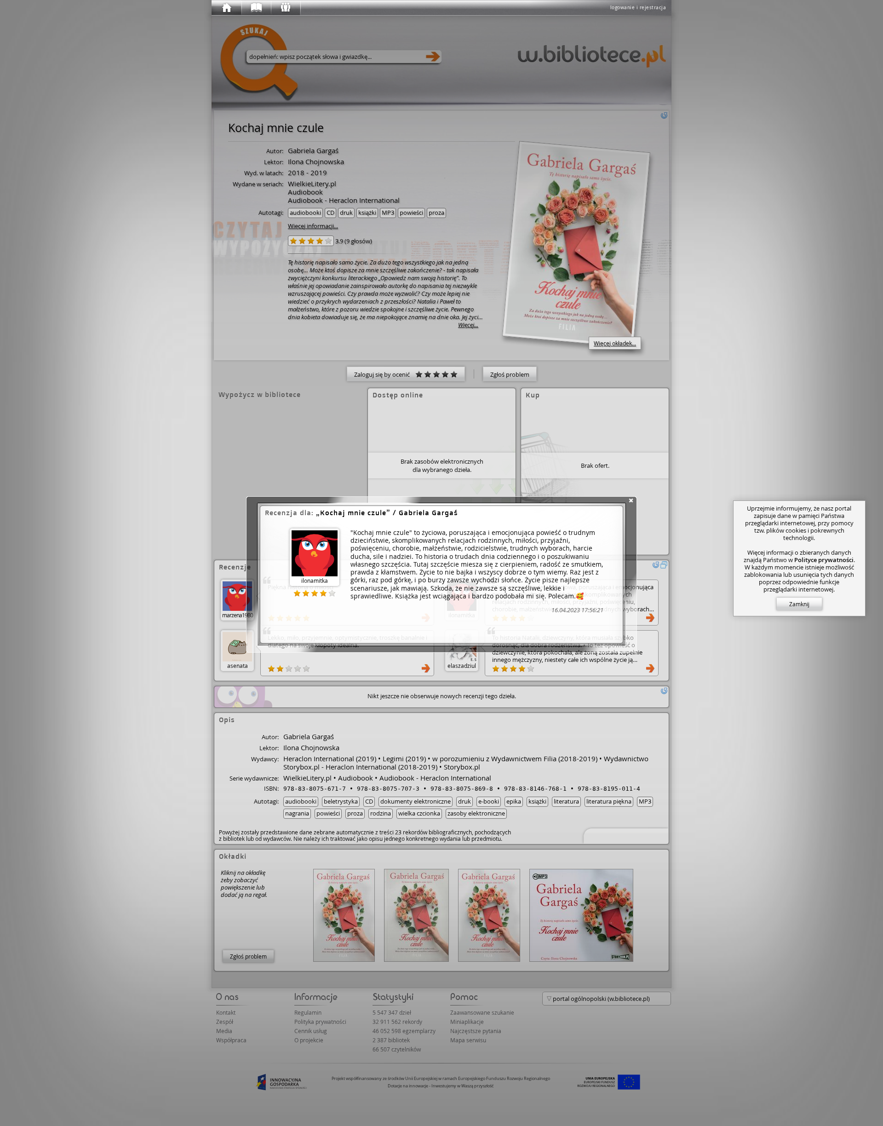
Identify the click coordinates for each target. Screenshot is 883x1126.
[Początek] (226, 8)
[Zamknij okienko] (631, 500)
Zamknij (799, 604)
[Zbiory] (255, 8)
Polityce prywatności (824, 560)
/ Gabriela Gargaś (389, 512)
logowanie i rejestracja (638, 8)
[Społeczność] (285, 8)
